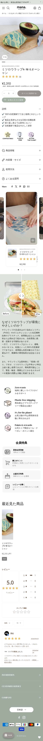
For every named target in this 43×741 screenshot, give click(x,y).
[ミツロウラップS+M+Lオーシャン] (7, 524)
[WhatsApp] (24, 186)
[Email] (28, 186)
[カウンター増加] (13, 93)
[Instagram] (23, 717)
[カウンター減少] (4, 93)
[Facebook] (12, 186)
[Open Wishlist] (39, 737)
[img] (10, 77)
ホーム (4, 13)
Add (4, 559)
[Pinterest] (20, 186)
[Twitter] (16, 186)
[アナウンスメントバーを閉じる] (40, 2)
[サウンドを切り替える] (32, 240)
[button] (3, 8)
